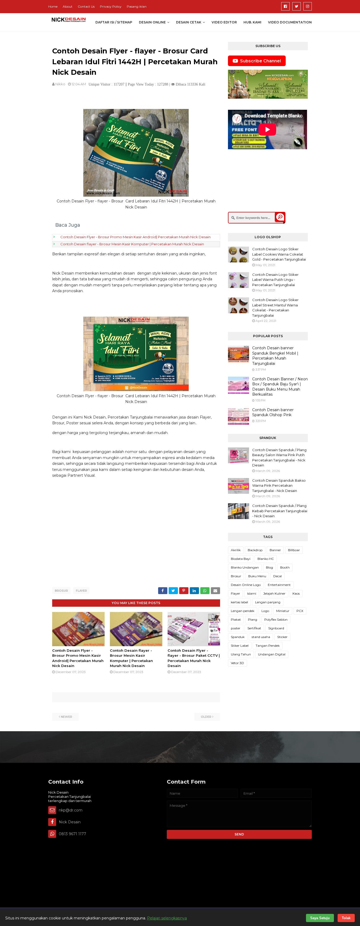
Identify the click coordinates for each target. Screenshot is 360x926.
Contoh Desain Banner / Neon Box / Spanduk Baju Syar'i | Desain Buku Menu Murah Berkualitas (280, 387)
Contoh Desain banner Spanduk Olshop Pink (273, 412)
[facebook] (285, 6)
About (67, 6)
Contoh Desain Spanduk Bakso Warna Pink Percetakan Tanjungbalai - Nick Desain (279, 485)
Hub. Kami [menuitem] (252, 22)
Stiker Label (240, 646)
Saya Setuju (320, 918)
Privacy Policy (110, 6)
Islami (251, 593)
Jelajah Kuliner (274, 593)
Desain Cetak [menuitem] (188, 22)
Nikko (60, 84)
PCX (299, 611)
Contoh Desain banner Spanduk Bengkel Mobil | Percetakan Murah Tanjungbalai (275, 356)
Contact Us (86, 6)
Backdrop (255, 550)
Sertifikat (254, 628)
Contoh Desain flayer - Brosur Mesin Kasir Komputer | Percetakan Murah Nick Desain (132, 244)
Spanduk (238, 637)
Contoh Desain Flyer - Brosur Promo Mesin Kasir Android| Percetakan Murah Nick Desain (135, 237)
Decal (277, 576)
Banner (275, 550)
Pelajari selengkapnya (167, 918)
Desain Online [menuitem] (152, 22)
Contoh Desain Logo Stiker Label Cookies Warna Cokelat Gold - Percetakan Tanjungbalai (279, 254)
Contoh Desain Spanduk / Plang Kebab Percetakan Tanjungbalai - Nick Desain (279, 511)
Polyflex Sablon (276, 619)
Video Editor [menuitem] (224, 22)
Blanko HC (265, 559)
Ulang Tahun (241, 654)
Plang (252, 619)
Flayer (81, 591)
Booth (285, 567)
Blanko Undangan (245, 567)
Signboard (276, 628)
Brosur (61, 591)
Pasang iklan (137, 6)
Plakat (236, 619)
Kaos (296, 593)
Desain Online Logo (246, 585)
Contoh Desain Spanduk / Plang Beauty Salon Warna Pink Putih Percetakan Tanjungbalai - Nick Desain (279, 457)
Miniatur (282, 611)
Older (206, 717)
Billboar (294, 550)
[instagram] (307, 6)
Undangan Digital (271, 654)
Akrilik (236, 550)
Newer (66, 717)
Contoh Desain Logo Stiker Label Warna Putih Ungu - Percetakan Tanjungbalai (275, 279)
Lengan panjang (267, 602)
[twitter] (296, 6)
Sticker (282, 637)
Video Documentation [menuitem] (290, 22)
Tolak (346, 918)
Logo (265, 611)
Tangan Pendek (268, 646)
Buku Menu (257, 576)
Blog (269, 567)
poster (235, 628)
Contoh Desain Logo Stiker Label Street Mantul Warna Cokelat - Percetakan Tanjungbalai (275, 307)
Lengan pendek (242, 611)
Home (52, 6)
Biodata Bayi (240, 559)
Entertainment (279, 585)
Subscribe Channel (260, 60)
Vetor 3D (237, 663)
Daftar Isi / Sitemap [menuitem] (113, 22)
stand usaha (261, 637)
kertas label (239, 602)
